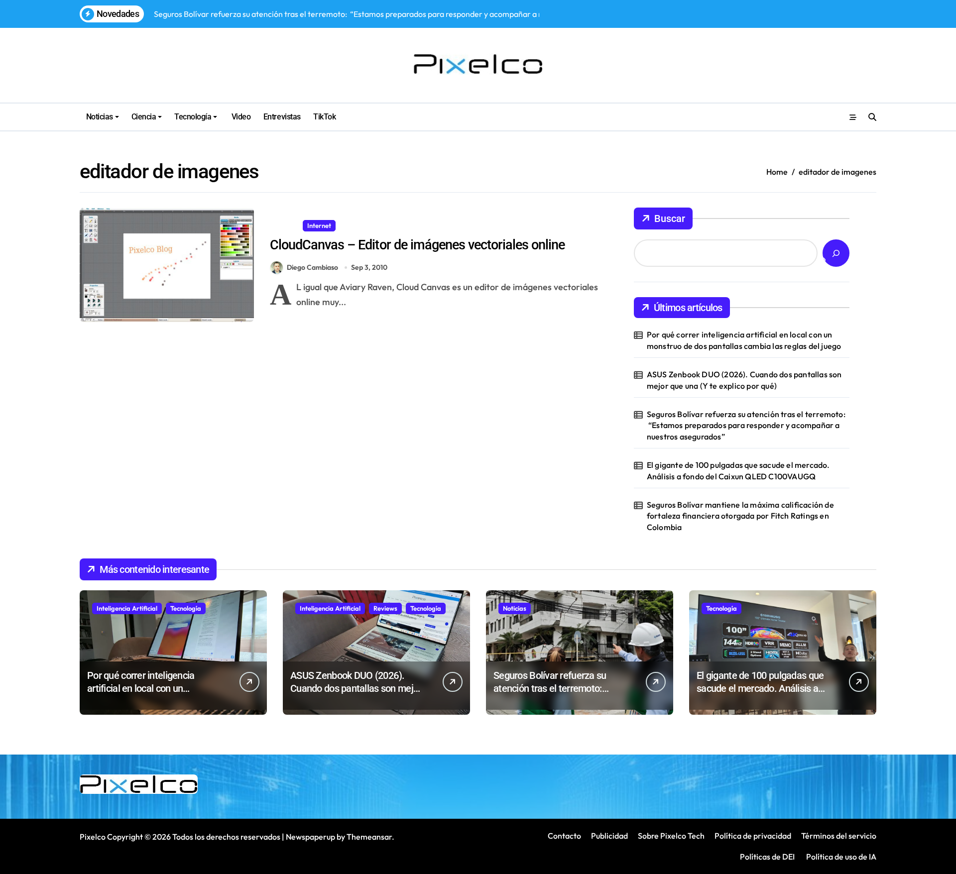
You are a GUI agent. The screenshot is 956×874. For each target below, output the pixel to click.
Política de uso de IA (840, 857)
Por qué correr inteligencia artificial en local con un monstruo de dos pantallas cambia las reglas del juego (744, 339)
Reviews (385, 608)
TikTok (324, 116)
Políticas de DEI (767, 857)
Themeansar (369, 837)
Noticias (99, 116)
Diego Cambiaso (312, 267)
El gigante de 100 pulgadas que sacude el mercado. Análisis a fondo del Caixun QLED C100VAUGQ (738, 470)
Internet (319, 225)
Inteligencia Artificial (127, 608)
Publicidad (609, 836)
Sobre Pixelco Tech (671, 836)
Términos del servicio (838, 836)
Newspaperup (310, 837)
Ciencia (143, 116)
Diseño (284, 225)
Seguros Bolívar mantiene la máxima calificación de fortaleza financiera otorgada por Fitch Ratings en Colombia (740, 516)
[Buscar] (836, 253)
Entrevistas (282, 116)
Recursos (357, 225)
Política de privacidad (753, 836)
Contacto (564, 836)
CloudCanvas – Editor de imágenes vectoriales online (417, 245)
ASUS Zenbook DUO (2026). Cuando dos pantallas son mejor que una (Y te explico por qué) (744, 379)
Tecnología (192, 116)
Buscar (669, 218)
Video (240, 116)
